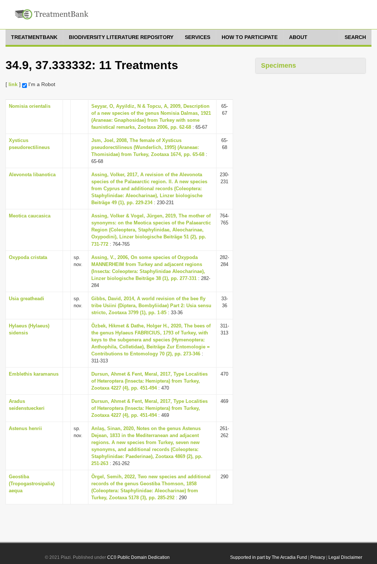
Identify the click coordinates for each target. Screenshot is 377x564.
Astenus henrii (25, 428)
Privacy (317, 557)
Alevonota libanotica (32, 174)
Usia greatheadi (26, 298)
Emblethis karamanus (34, 374)
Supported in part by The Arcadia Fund (268, 557)
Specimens (278, 65)
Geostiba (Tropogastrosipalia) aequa (31, 483)
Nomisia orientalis (29, 106)
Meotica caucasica (29, 216)
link (13, 84)
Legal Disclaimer (345, 557)
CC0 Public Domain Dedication (138, 557)
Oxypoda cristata (28, 257)
